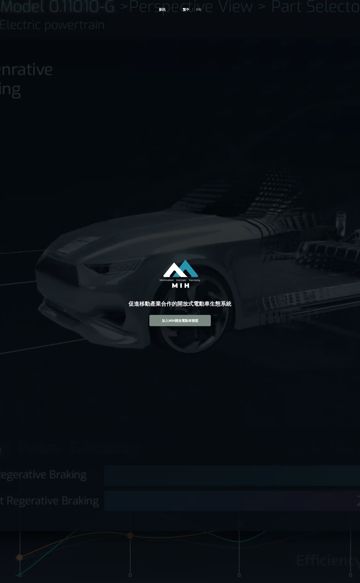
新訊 (162, 9)
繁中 (186, 9)
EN (198, 9)
